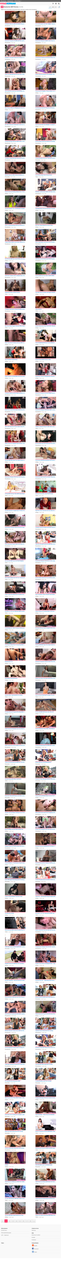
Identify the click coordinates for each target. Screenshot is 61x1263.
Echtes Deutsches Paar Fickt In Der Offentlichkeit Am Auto (45, 326)
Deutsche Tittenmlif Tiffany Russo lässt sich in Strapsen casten (45, 1047)
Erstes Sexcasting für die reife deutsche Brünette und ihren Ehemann (45, 829)
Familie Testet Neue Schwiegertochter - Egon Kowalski (45, 963)
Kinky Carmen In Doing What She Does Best (15, 376)
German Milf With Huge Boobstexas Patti (14, 1215)
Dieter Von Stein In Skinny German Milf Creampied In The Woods (15, 342)
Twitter (35, 1252)
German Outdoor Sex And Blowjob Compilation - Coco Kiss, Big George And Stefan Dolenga (15, 208)
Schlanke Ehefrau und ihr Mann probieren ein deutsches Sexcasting (15, 393)
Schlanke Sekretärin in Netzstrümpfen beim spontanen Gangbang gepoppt (15, 309)
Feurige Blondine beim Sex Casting (43, 1081)
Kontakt (33, 1237)
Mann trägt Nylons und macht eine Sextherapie (45, 242)
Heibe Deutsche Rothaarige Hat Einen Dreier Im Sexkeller (45, 1198)
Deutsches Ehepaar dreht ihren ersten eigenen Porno (45, 560)
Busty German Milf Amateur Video (43, 359)
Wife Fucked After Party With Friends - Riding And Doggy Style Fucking (15, 1097)
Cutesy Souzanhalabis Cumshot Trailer (13, 896)
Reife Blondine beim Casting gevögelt (43, 1164)
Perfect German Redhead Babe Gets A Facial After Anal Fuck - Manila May (15, 191)
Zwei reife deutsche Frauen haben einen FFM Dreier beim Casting (15, 426)
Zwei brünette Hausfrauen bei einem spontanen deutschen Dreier (15, 1014)
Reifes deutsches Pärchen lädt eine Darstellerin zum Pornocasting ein (45, 930)
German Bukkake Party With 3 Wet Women (45, 728)
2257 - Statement (5, 1235)
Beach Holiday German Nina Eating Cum (14, 829)
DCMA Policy (4, 1230)
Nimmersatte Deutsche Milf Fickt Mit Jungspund (45, 1148)
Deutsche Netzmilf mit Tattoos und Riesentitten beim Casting (45, 863)
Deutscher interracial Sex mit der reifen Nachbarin (45, 477)
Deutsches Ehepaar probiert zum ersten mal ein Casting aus (45, 40)
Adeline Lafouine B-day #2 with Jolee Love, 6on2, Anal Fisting (45, 426)
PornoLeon (10, 1)
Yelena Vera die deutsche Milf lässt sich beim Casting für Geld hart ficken (15, 762)
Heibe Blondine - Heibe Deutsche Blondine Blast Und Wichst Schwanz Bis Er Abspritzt (45, 1114)
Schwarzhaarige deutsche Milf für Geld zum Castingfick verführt (45, 879)
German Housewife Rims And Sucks (13, 779)
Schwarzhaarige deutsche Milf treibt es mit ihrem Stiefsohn (15, 141)
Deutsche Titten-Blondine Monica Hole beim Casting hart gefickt (45, 779)
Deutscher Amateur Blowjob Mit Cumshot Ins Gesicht (45, 376)
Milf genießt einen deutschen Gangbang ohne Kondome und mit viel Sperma (45, 812)
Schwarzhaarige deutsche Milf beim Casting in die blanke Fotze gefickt (45, 745)
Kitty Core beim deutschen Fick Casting (14, 1131)
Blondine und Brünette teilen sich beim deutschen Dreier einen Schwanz (45, 191)
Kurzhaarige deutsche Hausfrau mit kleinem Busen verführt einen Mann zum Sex (45, 107)
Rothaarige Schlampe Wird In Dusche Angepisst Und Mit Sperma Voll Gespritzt (15, 527)
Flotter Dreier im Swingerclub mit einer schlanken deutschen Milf (15, 443)
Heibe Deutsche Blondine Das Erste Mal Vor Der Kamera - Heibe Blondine (15, 728)
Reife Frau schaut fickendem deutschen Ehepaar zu (15, 409)
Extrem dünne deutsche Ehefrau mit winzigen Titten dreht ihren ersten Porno (45, 141)
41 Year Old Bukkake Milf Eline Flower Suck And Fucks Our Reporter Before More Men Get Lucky (15, 1198)
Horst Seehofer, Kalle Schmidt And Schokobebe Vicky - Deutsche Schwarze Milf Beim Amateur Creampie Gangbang (45, 594)
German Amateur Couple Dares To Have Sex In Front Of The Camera (15, 510)
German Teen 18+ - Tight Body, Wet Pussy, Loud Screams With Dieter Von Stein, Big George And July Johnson (45, 980)
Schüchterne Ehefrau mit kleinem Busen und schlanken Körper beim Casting (45, 57)
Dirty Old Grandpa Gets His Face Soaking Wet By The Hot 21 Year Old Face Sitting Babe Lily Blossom (15, 577)
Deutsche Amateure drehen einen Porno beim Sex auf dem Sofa (45, 661)
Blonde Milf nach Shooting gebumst (43, 762)
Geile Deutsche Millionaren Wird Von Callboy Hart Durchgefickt (15, 1181)
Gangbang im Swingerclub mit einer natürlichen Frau (45, 946)
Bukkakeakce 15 (9, 661)
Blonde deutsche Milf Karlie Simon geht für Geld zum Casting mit (45, 997)
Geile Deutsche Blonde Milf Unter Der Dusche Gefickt (45, 1181)
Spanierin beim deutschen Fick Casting (44, 1030)
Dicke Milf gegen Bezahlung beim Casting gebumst (15, 879)
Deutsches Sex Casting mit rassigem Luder (15, 1114)
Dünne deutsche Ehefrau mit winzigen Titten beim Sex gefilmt (45, 74)
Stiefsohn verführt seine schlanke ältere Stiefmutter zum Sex (15, 275)
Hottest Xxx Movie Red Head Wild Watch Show (45, 1215)
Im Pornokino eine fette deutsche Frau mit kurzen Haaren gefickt (45, 443)
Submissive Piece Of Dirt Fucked (12, 292)
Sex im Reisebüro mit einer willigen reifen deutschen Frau (45, 24)
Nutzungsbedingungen (6, 1232)
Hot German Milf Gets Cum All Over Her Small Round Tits (15, 258)
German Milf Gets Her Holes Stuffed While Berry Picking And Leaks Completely (45, 275)
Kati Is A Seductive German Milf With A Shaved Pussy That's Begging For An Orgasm (45, 1131)
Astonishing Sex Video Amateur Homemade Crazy (15, 628)
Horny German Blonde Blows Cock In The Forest (45, 795)
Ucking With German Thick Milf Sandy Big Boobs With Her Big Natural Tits (15, 493)
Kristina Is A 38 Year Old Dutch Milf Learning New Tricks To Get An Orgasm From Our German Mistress (15, 611)
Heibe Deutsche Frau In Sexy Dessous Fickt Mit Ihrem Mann (45, 1014)
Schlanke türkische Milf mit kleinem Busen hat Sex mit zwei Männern (15, 24)
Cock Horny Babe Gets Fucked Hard (43, 175)
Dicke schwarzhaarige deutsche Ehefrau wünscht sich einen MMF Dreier (15, 225)
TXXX (36, 176)
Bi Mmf (6, 1164)
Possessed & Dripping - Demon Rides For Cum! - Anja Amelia (45, 91)
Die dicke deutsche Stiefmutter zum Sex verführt (15, 124)
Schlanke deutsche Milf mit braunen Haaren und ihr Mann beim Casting (45, 527)
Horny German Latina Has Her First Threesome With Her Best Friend (15, 997)
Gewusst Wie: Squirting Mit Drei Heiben (14, 695)
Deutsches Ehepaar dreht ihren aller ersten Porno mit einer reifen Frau (45, 409)
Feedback (34, 1239)
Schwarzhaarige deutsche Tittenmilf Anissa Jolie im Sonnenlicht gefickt (45, 158)
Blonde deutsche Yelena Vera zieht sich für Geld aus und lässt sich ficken (15, 1030)
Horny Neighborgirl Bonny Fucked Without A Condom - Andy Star (45, 342)
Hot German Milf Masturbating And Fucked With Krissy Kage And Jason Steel (45, 460)
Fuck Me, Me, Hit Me (9, 913)
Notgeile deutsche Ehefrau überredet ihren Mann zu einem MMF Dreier (15, 846)
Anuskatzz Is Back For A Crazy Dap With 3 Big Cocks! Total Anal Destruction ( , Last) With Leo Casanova (15, 644)
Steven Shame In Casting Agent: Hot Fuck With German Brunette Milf (45, 611)
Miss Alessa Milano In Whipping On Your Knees (15, 107)
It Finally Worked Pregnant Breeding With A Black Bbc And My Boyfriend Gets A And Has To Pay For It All (15, 712)
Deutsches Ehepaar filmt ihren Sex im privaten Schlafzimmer (15, 477)
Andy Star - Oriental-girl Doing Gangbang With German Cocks (45, 896)
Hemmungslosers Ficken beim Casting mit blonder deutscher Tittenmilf (15, 1047)
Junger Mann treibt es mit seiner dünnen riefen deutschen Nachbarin (15, 242)
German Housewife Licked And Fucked (44, 493)
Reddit (35, 1245)
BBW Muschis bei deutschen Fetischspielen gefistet (45, 258)
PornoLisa (3, 1)
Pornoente (37, 160)
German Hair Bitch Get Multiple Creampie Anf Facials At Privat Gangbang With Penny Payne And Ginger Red (45, 124)
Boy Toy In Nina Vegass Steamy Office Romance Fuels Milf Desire (15, 326)
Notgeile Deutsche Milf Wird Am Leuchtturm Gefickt (15, 963)
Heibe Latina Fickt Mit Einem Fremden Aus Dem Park (15, 594)
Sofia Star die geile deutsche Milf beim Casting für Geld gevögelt (45, 544)
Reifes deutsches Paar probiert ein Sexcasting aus (15, 745)
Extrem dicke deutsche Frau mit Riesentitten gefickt (45, 577)
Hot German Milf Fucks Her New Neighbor (14, 560)
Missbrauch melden (36, 1235)
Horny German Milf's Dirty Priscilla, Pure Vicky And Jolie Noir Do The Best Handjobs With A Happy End (15, 930)
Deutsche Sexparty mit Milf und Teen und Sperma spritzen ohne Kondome (15, 40)
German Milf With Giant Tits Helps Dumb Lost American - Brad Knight (15, 460)
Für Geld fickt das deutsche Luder (12, 1081)
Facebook (36, 1248)
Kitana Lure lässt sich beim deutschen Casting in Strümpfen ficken (45, 678)
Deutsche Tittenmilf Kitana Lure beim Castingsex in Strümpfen (15, 795)
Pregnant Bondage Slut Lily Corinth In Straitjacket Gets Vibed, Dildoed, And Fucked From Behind (45, 1097)
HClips (36, 92)
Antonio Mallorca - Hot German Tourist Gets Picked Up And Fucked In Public (15, 863)
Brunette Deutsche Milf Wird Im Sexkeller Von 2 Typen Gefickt (45, 846)
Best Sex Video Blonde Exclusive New (44, 225)
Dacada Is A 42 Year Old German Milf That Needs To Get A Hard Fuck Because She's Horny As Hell (45, 913)
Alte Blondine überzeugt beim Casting (43, 1064)
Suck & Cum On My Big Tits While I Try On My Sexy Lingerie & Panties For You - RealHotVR (45, 695)
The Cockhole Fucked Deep (11, 359)
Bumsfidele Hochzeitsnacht (11, 678)
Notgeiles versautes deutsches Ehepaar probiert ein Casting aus (15, 57)
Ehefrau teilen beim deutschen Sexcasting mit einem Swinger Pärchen (15, 1148)
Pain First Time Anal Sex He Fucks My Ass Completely (45, 510)
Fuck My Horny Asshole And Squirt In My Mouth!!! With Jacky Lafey (45, 292)
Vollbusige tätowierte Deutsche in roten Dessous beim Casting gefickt (15, 1064)
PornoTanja (17, 1)
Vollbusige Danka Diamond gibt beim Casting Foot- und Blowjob (15, 946)
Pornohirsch (7, 25)
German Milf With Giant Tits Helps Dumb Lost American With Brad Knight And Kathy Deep (45, 644)
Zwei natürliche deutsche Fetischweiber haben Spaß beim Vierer (15, 91)
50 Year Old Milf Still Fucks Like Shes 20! (44, 712)
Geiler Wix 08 (38, 309)
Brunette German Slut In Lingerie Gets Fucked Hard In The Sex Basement (45, 628)
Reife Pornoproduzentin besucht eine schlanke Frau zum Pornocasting (15, 74)
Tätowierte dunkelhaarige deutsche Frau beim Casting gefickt (15, 158)
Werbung (34, 1230)
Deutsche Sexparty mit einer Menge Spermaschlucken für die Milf (45, 393)
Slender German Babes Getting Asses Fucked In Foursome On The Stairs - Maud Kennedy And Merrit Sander (15, 812)
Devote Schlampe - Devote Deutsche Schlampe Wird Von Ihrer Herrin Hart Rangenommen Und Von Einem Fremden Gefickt (15, 980)
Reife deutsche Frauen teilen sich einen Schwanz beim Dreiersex (15, 544)
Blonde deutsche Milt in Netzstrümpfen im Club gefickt (15, 175)
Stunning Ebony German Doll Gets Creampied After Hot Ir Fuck (45, 208)
